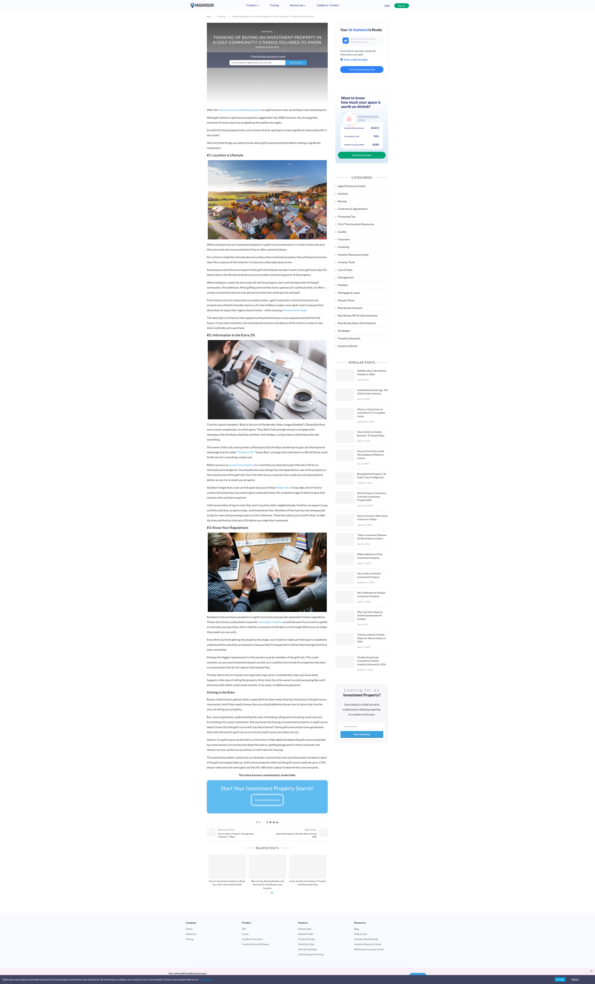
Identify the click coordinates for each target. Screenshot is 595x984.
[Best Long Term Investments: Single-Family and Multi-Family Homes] (307, 866)
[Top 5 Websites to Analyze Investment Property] (344, 597)
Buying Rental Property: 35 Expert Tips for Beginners (371, 475)
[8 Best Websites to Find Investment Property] (344, 559)
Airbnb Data (304, 925)
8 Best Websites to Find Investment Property (369, 556)
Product (251, 5)
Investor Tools (346, 262)
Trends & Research (349, 338)
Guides (342, 231)
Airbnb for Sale (306, 940)
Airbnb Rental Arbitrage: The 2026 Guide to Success (372, 392)
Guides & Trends (327, 5)
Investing (221, 16)
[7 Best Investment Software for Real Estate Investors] (344, 539)
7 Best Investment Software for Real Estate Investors (372, 537)
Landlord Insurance (252, 935)
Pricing (274, 5)
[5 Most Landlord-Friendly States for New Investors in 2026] (344, 639)
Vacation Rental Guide (366, 935)
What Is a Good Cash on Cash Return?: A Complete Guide (371, 413)
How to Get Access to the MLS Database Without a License (370, 454)
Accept (560, 979)
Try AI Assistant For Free (362, 69)
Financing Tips (346, 216)
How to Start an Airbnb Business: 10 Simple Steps (370, 433)
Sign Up (401, 5)
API (244, 925)
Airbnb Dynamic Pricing (310, 950)
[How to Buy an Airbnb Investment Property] (344, 578)
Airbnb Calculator (361, 155)
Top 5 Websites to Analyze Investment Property (371, 594)
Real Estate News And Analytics (357, 323)
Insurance (344, 239)
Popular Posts (346, 300)
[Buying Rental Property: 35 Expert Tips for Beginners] (344, 478)
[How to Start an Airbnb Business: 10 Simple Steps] (344, 436)
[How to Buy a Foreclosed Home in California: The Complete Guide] (267, 866)
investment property (241, 465)
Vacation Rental (347, 346)
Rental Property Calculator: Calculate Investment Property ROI (371, 496)
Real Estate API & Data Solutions (358, 315)
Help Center (360, 930)
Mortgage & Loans (349, 292)
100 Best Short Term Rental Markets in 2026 (371, 372)
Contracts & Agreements (353, 208)
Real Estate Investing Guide (368, 945)
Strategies (344, 330)
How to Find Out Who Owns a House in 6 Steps (372, 517)
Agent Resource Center (352, 186)
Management (346, 277)
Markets (343, 285)
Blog (209, 16)
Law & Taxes (345, 269)
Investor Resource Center (353, 254)
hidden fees (283, 487)
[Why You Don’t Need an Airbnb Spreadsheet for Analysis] (344, 616)
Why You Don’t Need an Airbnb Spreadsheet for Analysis (370, 615)
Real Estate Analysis (350, 308)
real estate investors (270, 622)
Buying (342, 201)
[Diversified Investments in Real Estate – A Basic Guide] (227, 866)
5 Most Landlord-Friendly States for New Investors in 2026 (371, 638)
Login (387, 5)
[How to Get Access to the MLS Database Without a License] (344, 455)
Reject (575, 979)
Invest (245, 930)
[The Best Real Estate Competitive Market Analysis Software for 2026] (344, 662)
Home (189, 925)
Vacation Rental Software (255, 940)
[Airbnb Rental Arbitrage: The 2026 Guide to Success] (344, 394)
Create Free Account (267, 800)
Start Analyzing (362, 734)
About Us (191, 930)
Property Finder (306, 935)
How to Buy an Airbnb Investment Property (369, 575)
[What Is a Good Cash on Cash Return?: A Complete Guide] (344, 414)
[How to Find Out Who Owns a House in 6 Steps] (344, 520)
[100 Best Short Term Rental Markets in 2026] (344, 375)
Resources (296, 5)
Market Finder (305, 930)
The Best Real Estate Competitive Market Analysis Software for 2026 (371, 661)
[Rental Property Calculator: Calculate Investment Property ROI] (344, 497)
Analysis (343, 193)
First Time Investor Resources (356, 224)
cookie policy (205, 979)
